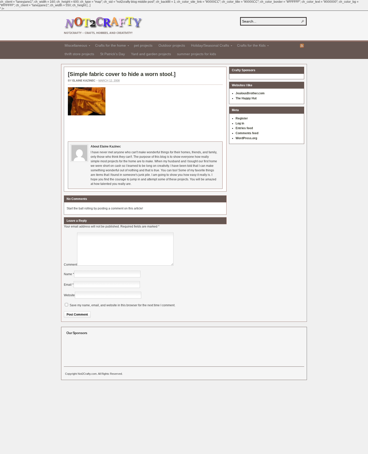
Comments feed (247, 133)
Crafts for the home (109, 46)
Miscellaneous (74, 46)
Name (68, 274)
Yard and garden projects (151, 54)
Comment (70, 264)
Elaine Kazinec (83, 80)
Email (68, 284)
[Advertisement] (159, 127)
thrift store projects (79, 54)
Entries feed (244, 128)
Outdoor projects (171, 45)
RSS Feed (302, 46)
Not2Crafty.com (103, 23)
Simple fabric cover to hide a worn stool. (122, 74)
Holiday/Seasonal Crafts (208, 46)
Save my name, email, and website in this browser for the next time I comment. (122, 305)
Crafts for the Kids (250, 46)
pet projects (143, 45)
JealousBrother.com (250, 93)
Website (69, 295)
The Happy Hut (246, 98)
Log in (240, 123)
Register (242, 118)
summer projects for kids (196, 54)
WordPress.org (246, 138)
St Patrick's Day (112, 54)
